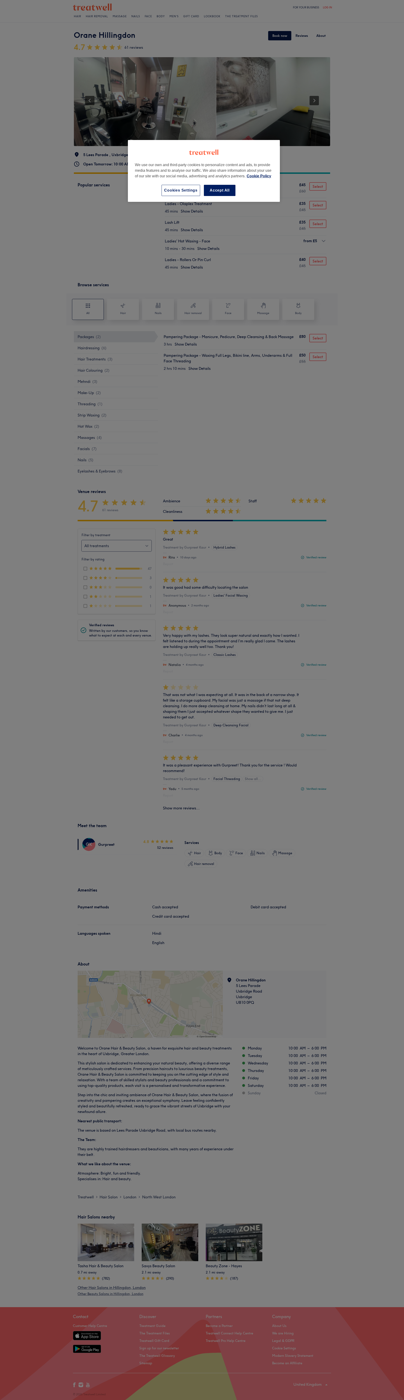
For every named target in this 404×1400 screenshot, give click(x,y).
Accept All (220, 190)
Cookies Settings (181, 190)
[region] (204, 171)
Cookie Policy (259, 176)
